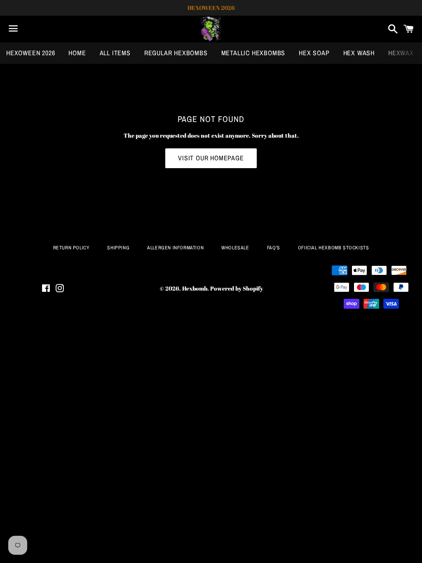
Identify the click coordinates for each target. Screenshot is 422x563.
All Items (115, 52)
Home (77, 52)
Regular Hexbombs (176, 52)
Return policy (71, 247)
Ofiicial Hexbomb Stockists (333, 247)
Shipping (118, 247)
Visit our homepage (211, 157)
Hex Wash (359, 52)
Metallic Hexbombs (253, 52)
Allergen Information (175, 247)
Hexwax (401, 52)
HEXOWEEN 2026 (30, 52)
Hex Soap (314, 52)
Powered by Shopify (236, 288)
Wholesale (235, 247)
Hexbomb (194, 288)
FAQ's (273, 247)
